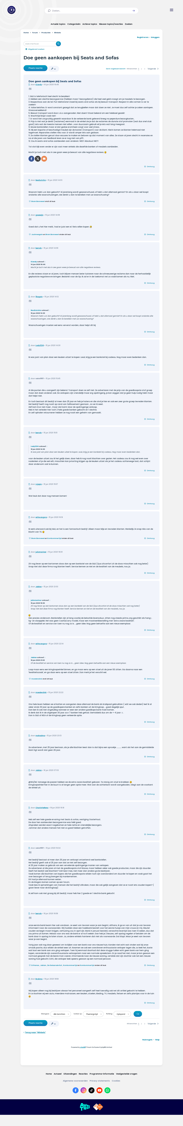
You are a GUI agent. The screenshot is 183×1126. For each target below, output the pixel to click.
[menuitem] (147, 1039)
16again (39, 297)
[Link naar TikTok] (91, 1090)
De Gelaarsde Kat (54, 965)
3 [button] (144, 69)
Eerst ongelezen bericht (115, 69)
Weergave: (45, 1014)
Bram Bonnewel (38, 201)
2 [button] (141, 69)
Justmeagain (37, 234)
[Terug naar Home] (11, 10)
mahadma (40, 735)
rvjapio (38, 484)
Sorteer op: (78, 1014)
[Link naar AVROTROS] (85, 1107)
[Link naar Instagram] (84, 1090)
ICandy (38, 84)
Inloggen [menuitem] (155, 37)
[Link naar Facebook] (76, 1090)
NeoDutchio (40, 180)
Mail (44, 159)
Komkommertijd (54, 538)
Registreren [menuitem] (143, 37)
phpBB (83, 1047)
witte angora (41, 517)
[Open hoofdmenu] (172, 10)
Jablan (38, 587)
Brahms (38, 979)
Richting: (109, 1014)
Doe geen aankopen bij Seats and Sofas (71, 57)
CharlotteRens (41, 808)
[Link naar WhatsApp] (107, 1090)
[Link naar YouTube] (99, 1090)
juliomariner (40, 552)
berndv (38, 248)
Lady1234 (39, 345)
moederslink (36, 679)
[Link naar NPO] (98, 1106)
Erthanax (35, 965)
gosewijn (39, 215)
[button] (133, 10)
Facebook (31, 159)
